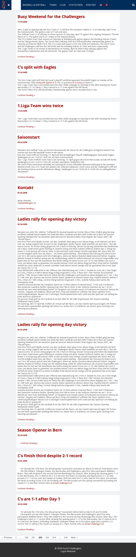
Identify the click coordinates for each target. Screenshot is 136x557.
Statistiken (76, 4)
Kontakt (91, 4)
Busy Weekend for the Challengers (51, 16)
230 (26, 537)
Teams (53, 4)
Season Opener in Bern (40, 430)
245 (66, 537)
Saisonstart (29, 137)
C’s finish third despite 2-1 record (50, 455)
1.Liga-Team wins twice (40, 105)
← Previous (6, 537)
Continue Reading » (26, 56)
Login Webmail (68, 551)
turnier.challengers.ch (62, 483)
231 (33, 537)
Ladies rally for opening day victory (52, 219)
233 (47, 537)
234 (54, 537)
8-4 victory (78, 82)
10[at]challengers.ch (27, 203)
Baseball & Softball (34, 4)
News (16, 4)
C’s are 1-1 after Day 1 (39, 499)
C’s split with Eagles (37, 67)
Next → (74, 537)
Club (62, 4)
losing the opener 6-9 (46, 82)
